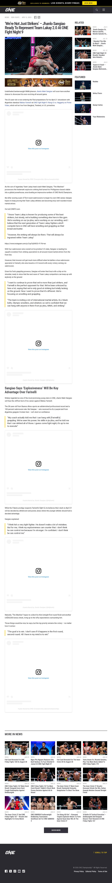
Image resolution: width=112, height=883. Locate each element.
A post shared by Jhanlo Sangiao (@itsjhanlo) (38, 380)
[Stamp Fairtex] (83, 108)
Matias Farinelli (25, 103)
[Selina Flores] (83, 96)
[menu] (103, 10)
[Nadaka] (83, 85)
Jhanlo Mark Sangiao (44, 91)
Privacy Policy (79, 871)
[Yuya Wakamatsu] (83, 120)
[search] (96, 9)
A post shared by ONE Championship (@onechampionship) (38, 179)
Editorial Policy (91, 871)
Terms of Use (102, 871)
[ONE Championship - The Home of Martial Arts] (10, 9)
